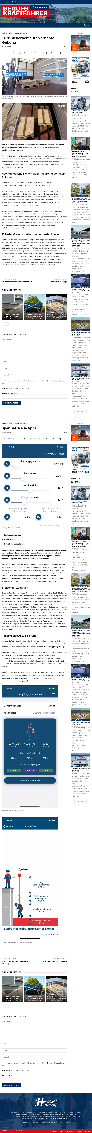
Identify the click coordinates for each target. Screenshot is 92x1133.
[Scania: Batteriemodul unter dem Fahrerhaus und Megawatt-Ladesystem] (80, 190)
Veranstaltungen (77, 238)
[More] (60, 53)
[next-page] (7, 324)
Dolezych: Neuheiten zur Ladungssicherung (34, 317)
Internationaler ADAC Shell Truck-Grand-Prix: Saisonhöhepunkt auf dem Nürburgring (81, 243)
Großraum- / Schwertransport (77, 330)
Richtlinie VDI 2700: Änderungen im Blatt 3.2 (12, 317)
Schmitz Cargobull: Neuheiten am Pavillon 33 (80, 290)
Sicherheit (9, 33)
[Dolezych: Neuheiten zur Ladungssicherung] (34, 307)
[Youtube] (15, 1)
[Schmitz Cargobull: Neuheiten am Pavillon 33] (80, 281)
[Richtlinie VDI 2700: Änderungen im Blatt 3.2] (12, 307)
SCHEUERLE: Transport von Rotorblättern (81, 333)
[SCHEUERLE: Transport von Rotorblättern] (80, 324)
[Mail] (12, 1)
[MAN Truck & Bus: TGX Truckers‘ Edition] (80, 103)
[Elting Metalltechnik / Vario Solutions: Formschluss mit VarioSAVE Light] (56, 307)
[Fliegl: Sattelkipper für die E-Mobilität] (80, 370)
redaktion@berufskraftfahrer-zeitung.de (54, 1122)
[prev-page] (3, 324)
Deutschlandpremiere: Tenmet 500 (17, 282)
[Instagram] (9, 1)
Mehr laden (79, 411)
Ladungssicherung (20, 33)
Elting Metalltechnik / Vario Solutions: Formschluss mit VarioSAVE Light (56, 316)
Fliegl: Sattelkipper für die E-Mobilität (81, 379)
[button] (84, 25)
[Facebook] (7, 1)
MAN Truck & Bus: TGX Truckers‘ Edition (79, 111)
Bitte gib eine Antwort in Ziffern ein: (15, 388)
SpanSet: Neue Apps (58, 282)
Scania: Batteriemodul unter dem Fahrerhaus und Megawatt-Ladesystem (81, 199)
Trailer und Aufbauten (79, 287)
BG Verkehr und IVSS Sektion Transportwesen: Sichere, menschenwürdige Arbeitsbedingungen (81, 154)
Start (3, 33)
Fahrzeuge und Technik (79, 109)
